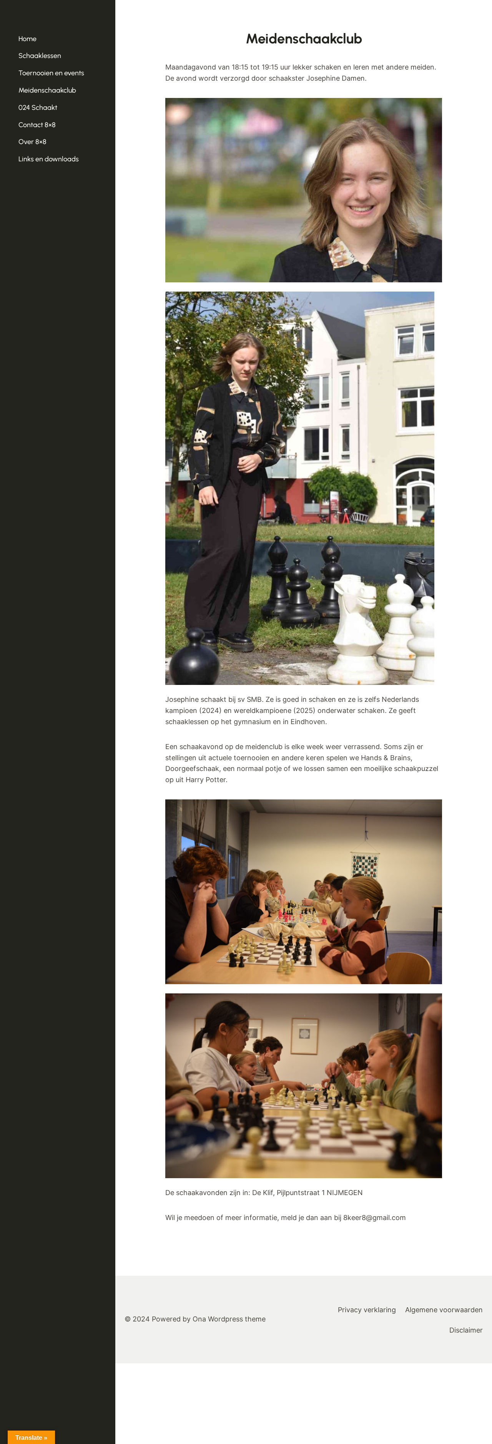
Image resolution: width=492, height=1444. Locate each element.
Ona (199, 1319)
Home (27, 38)
